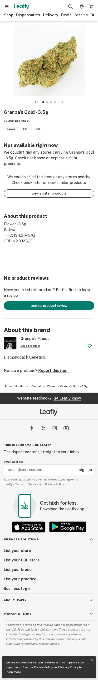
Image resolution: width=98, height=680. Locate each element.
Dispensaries (28, 15)
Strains (81, 15)
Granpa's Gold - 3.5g (74, 386)
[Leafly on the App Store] (28, 527)
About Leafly (15, 600)
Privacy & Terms (18, 613)
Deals (66, 15)
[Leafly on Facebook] (32, 428)
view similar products (49, 193)
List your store (17, 550)
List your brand (18, 569)
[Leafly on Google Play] (67, 527)
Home (8, 386)
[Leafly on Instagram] (54, 428)
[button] (43, 102)
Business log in (17, 588)
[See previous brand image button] (36, 102)
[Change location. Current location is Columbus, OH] (82, 6)
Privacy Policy (68, 667)
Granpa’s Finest (18, 120)
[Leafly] (21, 6)
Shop (8, 15)
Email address (14, 461)
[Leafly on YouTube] (66, 428)
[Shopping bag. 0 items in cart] (91, 6)
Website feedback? (49, 398)
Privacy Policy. (54, 484)
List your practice (20, 579)
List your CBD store (22, 560)
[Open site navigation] (7, 6)
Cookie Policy (43, 667)
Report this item (53, 370)
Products (21, 386)
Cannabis (37, 386)
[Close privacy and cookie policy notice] (92, 660)
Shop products (30, 345)
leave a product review (49, 305)
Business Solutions (21, 539)
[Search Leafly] (70, 6)
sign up (85, 469)
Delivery (50, 15)
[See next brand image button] (62, 102)
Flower (52, 386)
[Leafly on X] (43, 428)
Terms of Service (27, 484)
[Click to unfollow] (89, 346)
